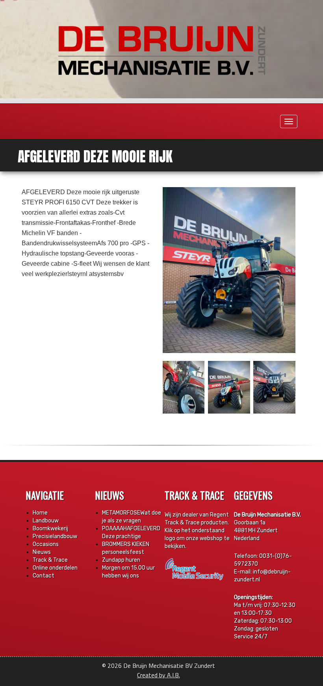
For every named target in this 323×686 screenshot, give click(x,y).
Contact (43, 575)
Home (40, 512)
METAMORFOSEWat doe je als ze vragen (131, 516)
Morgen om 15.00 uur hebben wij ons (128, 572)
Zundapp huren (121, 560)
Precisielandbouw (55, 536)
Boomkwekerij (50, 528)
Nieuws (42, 552)
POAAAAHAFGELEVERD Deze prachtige (131, 532)
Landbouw (46, 520)
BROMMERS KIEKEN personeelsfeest (125, 548)
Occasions (46, 544)
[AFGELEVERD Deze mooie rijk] (229, 270)
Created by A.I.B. (158, 675)
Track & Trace (50, 560)
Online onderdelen (55, 568)
